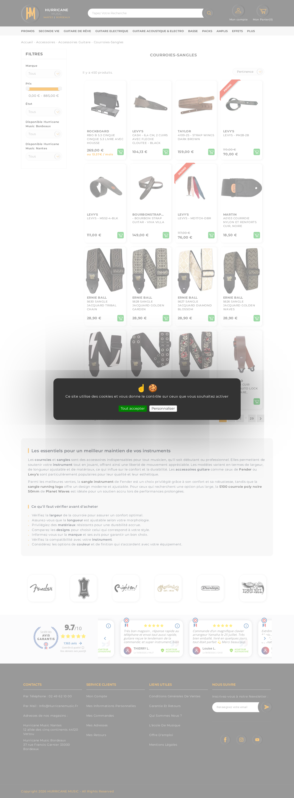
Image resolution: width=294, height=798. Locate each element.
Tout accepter (133, 408)
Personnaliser (163, 408)
